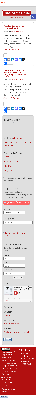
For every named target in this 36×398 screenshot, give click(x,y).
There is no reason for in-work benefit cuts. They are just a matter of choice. (15, 73)
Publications (28, 358)
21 (29, 25)
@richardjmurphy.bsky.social (16, 332)
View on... (7, 166)
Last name (8, 270)
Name (6, 262)
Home (3, 2)
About (26, 356)
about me (17, 138)
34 (29, 69)
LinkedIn (7, 315)
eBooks (6, 156)
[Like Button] (5, 55)
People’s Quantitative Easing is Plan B (13, 27)
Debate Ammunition (12, 161)
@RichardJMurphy (11, 323)
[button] (33, 16)
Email (6, 255)
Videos (26, 361)
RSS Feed (27, 364)
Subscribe (18, 277)
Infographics (9, 170)
